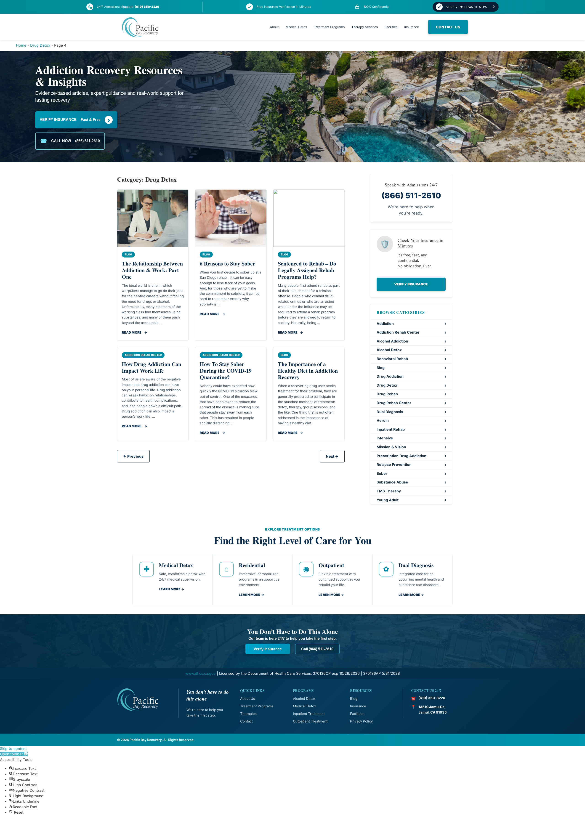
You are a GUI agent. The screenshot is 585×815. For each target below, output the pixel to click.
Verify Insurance (411, 284)
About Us (247, 698)
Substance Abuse (392, 482)
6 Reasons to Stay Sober (227, 263)
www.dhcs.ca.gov (200, 673)
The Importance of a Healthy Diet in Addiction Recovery (308, 370)
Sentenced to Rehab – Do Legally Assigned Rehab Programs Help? (307, 270)
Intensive (385, 438)
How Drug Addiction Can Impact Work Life (151, 367)
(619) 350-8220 (147, 6)
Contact (246, 721)
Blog (381, 367)
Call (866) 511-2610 (317, 649)
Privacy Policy (361, 721)
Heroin (383, 420)
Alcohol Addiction (392, 341)
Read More (134, 332)
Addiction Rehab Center (398, 332)
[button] (14, 754)
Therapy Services (364, 27)
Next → (332, 456)
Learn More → (171, 589)
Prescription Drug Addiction (401, 456)
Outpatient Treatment (310, 721)
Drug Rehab (387, 394)
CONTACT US (448, 27)
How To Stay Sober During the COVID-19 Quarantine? (226, 370)
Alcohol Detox (389, 350)
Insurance (411, 27)
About (274, 27)
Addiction (385, 323)
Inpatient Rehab (391, 429)
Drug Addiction (390, 376)
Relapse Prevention (394, 464)
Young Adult (388, 500)
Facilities (391, 27)
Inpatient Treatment (309, 713)
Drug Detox (40, 45)
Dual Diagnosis (390, 411)
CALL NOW (70, 141)
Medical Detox (296, 27)
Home (21, 45)
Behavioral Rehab (392, 358)
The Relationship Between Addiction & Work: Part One (152, 270)
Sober (382, 473)
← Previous (133, 456)
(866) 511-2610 (411, 195)
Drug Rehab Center (394, 403)
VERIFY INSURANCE (75, 120)
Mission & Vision (391, 447)
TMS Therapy (389, 491)
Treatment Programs (329, 27)
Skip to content (13, 748)
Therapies (248, 713)
